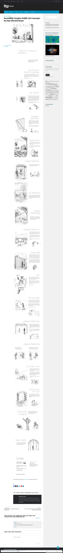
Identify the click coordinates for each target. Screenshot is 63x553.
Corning (46, 84)
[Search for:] (52, 17)
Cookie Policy (18, 551)
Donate (22, 1)
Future (57, 86)
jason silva (46, 91)
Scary (49, 94)
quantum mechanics (54, 93)
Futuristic (50, 87)
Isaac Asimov (57, 90)
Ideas (48, 88)
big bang (51, 83)
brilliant (53, 83)
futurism (46, 87)
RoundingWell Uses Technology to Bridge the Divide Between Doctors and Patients (52, 25)
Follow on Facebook (49, 60)
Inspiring (52, 90)
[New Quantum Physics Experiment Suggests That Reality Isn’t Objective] (52, 54)
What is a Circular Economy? (49, 55)
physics (58, 92)
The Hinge (26, 479)
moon (54, 91)
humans (46, 88)
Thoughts (46, 98)
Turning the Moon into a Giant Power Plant (52, 27)
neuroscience (49, 92)
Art (14, 492)
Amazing (51, 81)
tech (57, 96)
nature (46, 92)
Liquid (51, 91)
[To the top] (58, 547)
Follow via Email (48, 66)
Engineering (49, 86)
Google (53, 87)
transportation (56, 98)
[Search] (58, 1)
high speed (57, 87)
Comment (38, 543)
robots (48, 94)
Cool (56, 83)
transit (54, 98)
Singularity (55, 94)
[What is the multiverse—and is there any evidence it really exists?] (52, 42)
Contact (18, 1)
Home (5, 1)
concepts (18, 492)
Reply (15, 526)
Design (33, 492)
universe (47, 99)
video (49, 99)
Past (56, 92)
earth (56, 84)
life (48, 91)
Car (54, 83)
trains (52, 98)
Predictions (47, 93)
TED (52, 97)
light (49, 91)
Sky (57, 94)
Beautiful (47, 83)
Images (9, 16)
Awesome (57, 81)
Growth (55, 87)
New (52, 92)
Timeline (50, 98)
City (55, 83)
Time (48, 98)
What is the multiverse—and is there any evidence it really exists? (51, 35)
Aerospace (48, 81)
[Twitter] (56, 1)
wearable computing (53, 99)
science (52, 94)
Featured (52, 86)
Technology (48, 97)
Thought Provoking (56, 97)
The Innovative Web (11, 549)
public (37, 492)
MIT (52, 91)
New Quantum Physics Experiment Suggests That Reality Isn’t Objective (51, 44)
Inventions (54, 90)
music (55, 91)
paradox (54, 92)
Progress (50, 93)
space (50, 96)
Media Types (13, 1)
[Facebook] (54, 1)
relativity (58, 93)
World (56, 99)
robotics (46, 94)
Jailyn (15, 522)
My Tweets (47, 105)
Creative (22, 492)
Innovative (48, 90)
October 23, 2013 (8, 45)
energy (46, 86)
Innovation (54, 88)
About (9, 1)
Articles (5, 16)
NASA (57, 91)
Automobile (55, 81)
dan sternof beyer (28, 492)
